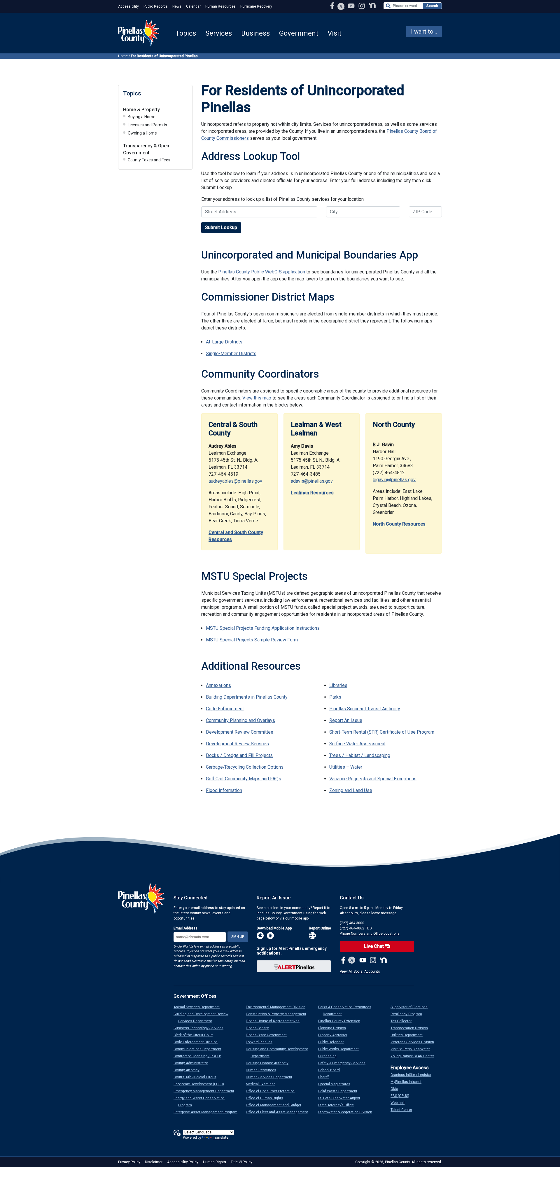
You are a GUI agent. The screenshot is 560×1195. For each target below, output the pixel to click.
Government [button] (298, 33)
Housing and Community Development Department (279, 1052)
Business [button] (255, 33)
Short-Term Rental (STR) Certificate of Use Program (381, 732)
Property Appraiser (335, 1035)
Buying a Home (141, 116)
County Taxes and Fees (149, 160)
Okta (396, 1089)
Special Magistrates (336, 1084)
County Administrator (193, 1063)
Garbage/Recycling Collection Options (245, 767)
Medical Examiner (263, 1084)
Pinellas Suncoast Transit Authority (364, 708)
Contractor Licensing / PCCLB (199, 1056)
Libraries (338, 685)
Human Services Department (271, 1077)
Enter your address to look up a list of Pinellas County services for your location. (283, 199)
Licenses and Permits (147, 125)
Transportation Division (411, 1028)
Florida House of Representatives (275, 1021)
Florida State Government (269, 1035)
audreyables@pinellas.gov (235, 481)
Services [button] (218, 33)
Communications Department (199, 1049)
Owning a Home (142, 133)
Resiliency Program (408, 1014)
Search (432, 6)
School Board (331, 1070)
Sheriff (326, 1077)
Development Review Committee (239, 732)
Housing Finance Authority (269, 1063)
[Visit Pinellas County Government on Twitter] (341, 7)
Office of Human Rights (267, 1098)
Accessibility (128, 6)
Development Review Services (237, 743)
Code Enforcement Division (198, 1042)
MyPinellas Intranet (408, 1082)
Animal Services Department (199, 1007)
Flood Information (224, 790)
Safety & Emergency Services (344, 1063)
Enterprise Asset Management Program (207, 1112)
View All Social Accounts (360, 971)
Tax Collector (403, 1021)
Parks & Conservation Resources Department (347, 1010)
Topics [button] (186, 33)
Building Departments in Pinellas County (247, 697)
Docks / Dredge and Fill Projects (239, 755)
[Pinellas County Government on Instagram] (362, 5)
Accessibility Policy (182, 1162)
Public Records (156, 6)
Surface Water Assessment (357, 743)
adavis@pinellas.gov (312, 481)
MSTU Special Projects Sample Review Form (252, 640)
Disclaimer (153, 1162)
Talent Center (403, 1110)
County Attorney (189, 1070)
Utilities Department (409, 1035)
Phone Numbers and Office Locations (370, 933)
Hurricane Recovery (256, 6)
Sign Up (237, 937)
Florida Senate (260, 1028)
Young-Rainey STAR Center (414, 1056)
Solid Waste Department (340, 1091)
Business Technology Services (200, 1028)
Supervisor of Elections (411, 1007)
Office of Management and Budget (276, 1105)
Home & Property (141, 109)
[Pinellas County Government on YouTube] (352, 5)
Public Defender (333, 1042)
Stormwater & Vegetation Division (347, 1112)
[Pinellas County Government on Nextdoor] (372, 6)
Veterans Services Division (414, 1042)
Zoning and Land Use (350, 790)
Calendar (193, 6)
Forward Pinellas (261, 1042)
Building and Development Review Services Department (203, 1017)
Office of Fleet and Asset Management (279, 1112)
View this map (256, 398)
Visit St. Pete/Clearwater (412, 1049)
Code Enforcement (225, 708)
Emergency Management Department (206, 1091)
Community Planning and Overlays (240, 720)
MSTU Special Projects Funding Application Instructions (263, 628)
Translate (220, 1137)
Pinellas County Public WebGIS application (261, 272)
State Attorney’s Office (338, 1105)
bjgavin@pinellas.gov (394, 479)
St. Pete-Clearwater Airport (341, 1098)
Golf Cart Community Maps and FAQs (243, 778)
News (176, 6)
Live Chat (374, 946)
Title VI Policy (241, 1162)
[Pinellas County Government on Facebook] (333, 5)
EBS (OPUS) (402, 1096)
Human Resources (220, 6)
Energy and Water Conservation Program (201, 1101)
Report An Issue (345, 720)
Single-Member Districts (231, 353)
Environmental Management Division (278, 1007)
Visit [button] (334, 33)
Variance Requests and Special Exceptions (372, 778)
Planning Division (334, 1028)
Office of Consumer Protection (273, 1091)
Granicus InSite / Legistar (413, 1075)
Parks (335, 697)
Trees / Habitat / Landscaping (359, 755)
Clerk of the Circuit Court (195, 1035)
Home (123, 56)
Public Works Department (341, 1049)
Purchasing (330, 1056)
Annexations (218, 685)
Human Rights (214, 1162)
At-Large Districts (224, 342)
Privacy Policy (129, 1162)
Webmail (400, 1103)
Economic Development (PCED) (201, 1084)
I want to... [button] (424, 31)
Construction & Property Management (278, 1014)
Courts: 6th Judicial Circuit (197, 1077)
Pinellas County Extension (341, 1021)
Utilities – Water (345, 767)
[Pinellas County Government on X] (352, 960)
